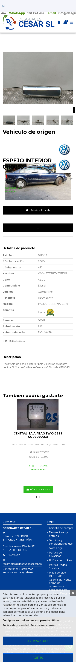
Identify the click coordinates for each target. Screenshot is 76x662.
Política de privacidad (55, 554)
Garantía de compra (61, 528)
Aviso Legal (56, 548)
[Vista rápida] (70, 410)
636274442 (13, 555)
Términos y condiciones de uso (61, 542)
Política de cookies (60, 560)
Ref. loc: (8, 340)
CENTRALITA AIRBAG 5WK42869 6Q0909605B (38, 435)
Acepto (38, 658)
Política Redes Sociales (58, 566)
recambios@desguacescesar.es (22, 563)
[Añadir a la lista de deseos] (38, 227)
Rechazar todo (38, 641)
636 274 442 (35, 13)
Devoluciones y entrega (58, 534)
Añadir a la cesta (41, 210)
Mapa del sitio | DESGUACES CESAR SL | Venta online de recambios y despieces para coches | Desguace (61, 583)
